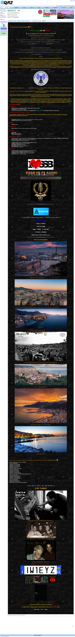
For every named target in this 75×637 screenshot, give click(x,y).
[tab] (10, 21)
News (24, 7)
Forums (31, 7)
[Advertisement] (40, 626)
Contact (63, 7)
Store (39, 7)
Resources (55, 7)
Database (16, 7)
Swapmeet (46, 7)
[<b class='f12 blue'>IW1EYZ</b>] (65, 18)
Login (71, 7)
